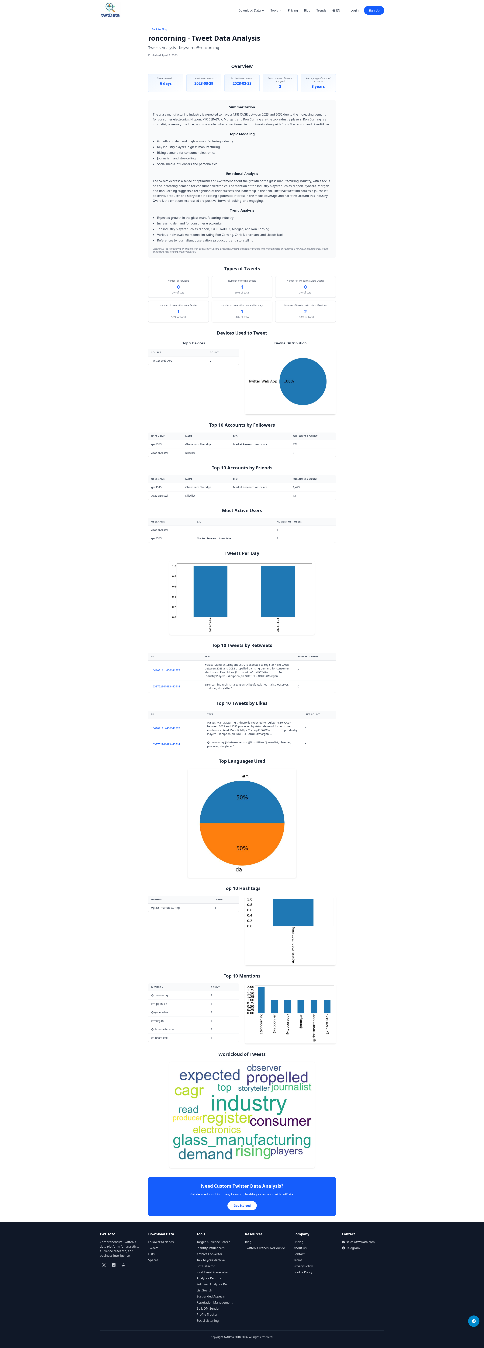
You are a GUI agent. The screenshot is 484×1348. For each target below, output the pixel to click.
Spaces (153, 1260)
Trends (321, 10)
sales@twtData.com (360, 1242)
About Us (300, 1248)
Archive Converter (209, 1254)
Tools (274, 10)
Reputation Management (215, 1302)
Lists (151, 1254)
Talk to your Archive (211, 1260)
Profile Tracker (207, 1314)
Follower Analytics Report (215, 1284)
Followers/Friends (161, 1242)
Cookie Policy (302, 1272)
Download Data (249, 10)
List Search (204, 1290)
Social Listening (208, 1320)
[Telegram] (473, 1321)
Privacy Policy (303, 1266)
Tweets (153, 1248)
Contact (299, 1254)
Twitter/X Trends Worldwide (265, 1248)
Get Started (242, 1206)
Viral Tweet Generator (212, 1272)
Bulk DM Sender (208, 1308)
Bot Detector (206, 1266)
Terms (297, 1260)
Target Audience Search (213, 1242)
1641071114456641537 (165, 670)
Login (355, 10)
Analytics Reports (209, 1278)
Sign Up (374, 10)
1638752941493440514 (165, 686)
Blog (307, 10)
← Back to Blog (157, 29)
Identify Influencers (211, 1248)
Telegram (353, 1248)
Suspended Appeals (211, 1296)
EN (338, 10)
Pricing (293, 10)
